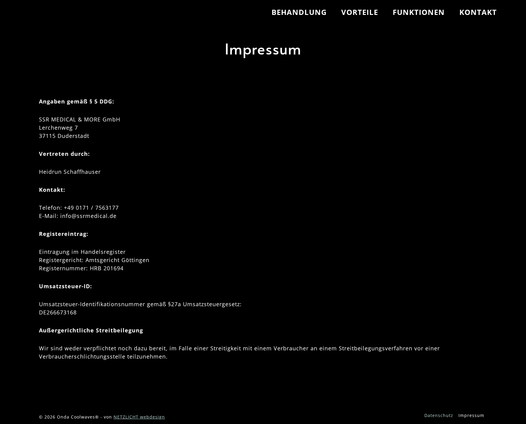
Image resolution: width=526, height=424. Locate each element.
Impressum (471, 415)
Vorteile (359, 12)
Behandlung (299, 12)
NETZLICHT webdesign (139, 417)
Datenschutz (438, 415)
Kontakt (478, 12)
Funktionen (419, 12)
